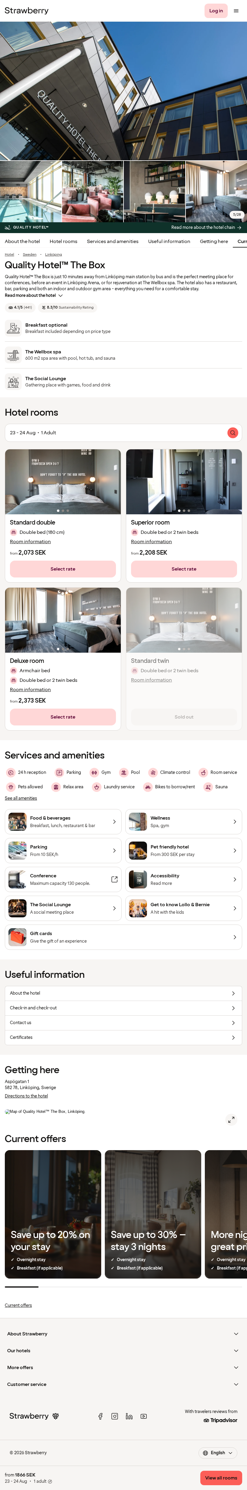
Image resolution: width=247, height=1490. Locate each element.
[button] (63, 481)
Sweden (29, 254)
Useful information (169, 241)
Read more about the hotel (30, 295)
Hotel (9, 254)
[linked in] (129, 1416)
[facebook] (100, 1416)
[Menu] (236, 11)
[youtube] (143, 1416)
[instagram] (114, 1416)
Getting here (214, 241)
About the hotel (22, 241)
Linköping (53, 254)
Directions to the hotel (26, 1096)
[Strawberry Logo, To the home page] (26, 10)
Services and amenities (113, 241)
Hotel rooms (63, 241)
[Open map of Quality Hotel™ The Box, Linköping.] (231, 1120)
